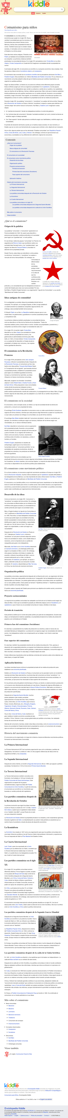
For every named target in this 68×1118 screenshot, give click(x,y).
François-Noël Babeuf (25, 366)
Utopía (6, 63)
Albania (6, 708)
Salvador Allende (12, 895)
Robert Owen (18, 383)
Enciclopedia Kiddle (34, 1089)
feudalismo (55, 603)
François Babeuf (22, 247)
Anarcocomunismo (13, 1024)
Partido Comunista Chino (14, 931)
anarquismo (38, 71)
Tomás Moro (50, 61)
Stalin (20, 820)
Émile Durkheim (17, 410)
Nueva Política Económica (38, 687)
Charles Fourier (27, 383)
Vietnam (29, 133)
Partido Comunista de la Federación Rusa (24, 993)
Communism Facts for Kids (24, 1054)
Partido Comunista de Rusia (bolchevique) (16, 780)
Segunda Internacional (34, 764)
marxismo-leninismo (12, 549)
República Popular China (13, 929)
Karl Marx (57, 74)
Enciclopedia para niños (11, 30)
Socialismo (11, 1032)
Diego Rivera (52, 865)
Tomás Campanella (15, 63)
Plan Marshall (27, 836)
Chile (8, 888)
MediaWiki (14, 1114)
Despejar (58, 9)
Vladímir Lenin (44, 105)
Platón (6, 57)
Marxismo (11, 1006)
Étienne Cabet (17, 243)
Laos (20, 133)
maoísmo (15, 564)
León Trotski (46, 868)
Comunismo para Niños (11, 1095)
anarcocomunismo (53, 724)
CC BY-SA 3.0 (31, 1110)
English (44, 13)
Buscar (62, 9)
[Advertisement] (34, 19)
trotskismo (17, 559)
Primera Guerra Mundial (39, 766)
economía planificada (17, 590)
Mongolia (27, 704)
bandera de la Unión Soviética (50, 258)
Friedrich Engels (9, 77)
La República (25, 312)
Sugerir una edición (46, 1099)
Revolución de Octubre (14, 103)
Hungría (14, 706)
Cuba (24, 133)
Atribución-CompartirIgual (52, 1090)
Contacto (46, 1115)
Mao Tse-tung (32, 564)
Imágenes (38, 13)
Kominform (9, 832)
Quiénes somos (24, 1115)
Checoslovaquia (22, 706)
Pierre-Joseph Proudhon (44, 456)
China (17, 710)
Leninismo (11, 1012)
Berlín (59, 936)
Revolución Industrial (15, 475)
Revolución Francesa (12, 364)
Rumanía (23, 708)
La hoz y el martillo (47, 252)
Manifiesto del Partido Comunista (41, 77)
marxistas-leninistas (47, 255)
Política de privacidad (36, 1115)
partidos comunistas (55, 283)
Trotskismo (11, 1018)
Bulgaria (32, 704)
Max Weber (15, 418)
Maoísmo (11, 1009)
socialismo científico (31, 74)
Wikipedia (45, 1112)
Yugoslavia (7, 706)
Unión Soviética (25, 546)
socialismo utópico (26, 71)
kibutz (17, 461)
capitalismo (46, 87)
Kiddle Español (8, 1115)
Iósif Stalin (14, 546)
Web (33, 13)
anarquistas (22, 754)
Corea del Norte (13, 133)
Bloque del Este (19, 874)
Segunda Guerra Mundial (20, 695)
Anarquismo (12, 1029)
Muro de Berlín (14, 959)
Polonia (29, 706)
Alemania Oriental (15, 708)
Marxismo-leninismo (14, 1015)
